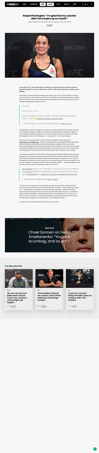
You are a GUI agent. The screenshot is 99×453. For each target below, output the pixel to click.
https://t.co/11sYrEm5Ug (49, 174)
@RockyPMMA (27, 169)
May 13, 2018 (66, 123)
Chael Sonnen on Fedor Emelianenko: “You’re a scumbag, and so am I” (49, 235)
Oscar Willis (49, 25)
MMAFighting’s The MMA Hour (29, 142)
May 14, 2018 (53, 179)
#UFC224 (40, 119)
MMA (38, 290)
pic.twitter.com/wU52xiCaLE (53, 119)
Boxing (8, 290)
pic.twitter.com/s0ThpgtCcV (67, 174)
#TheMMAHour (32, 174)
